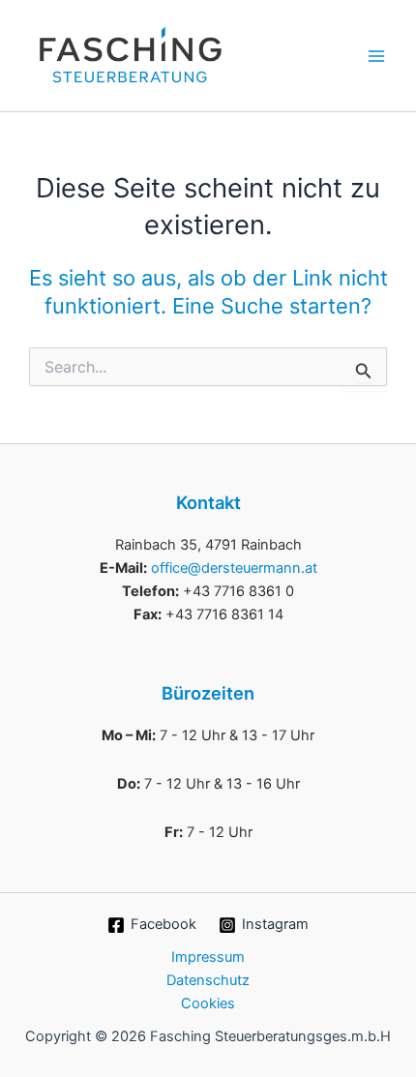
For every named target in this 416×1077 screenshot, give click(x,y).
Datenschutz (208, 980)
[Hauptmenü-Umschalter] (376, 56)
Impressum (208, 957)
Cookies (208, 1003)
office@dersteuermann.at (234, 568)
